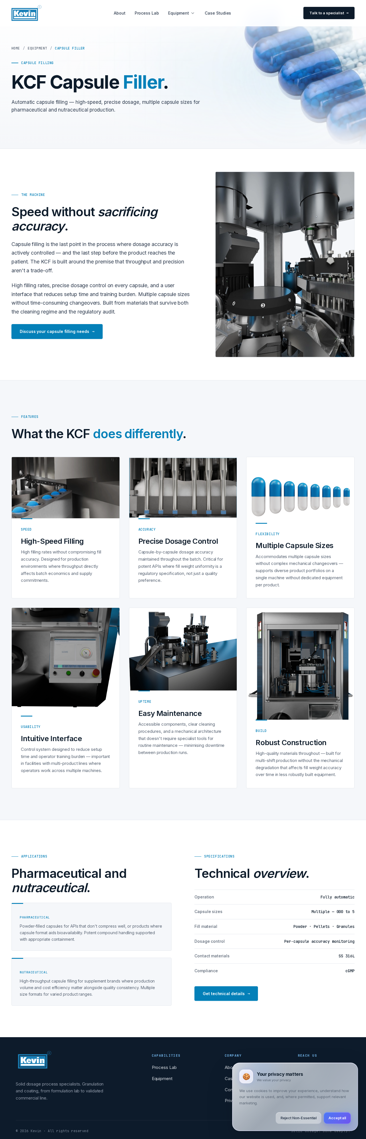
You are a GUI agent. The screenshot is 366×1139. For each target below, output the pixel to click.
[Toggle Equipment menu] (193, 13)
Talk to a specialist (326, 13)
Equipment (178, 13)
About (120, 13)
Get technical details (226, 993)
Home (15, 48)
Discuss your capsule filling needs (57, 331)
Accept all (337, 1118)
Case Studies (218, 13)
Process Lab (147, 13)
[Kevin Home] (34, 1066)
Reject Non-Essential (299, 1118)
